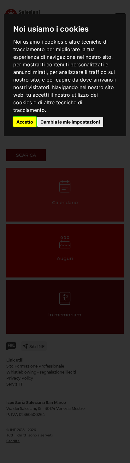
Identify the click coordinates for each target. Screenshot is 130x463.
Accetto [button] (24, 122)
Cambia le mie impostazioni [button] (70, 122)
